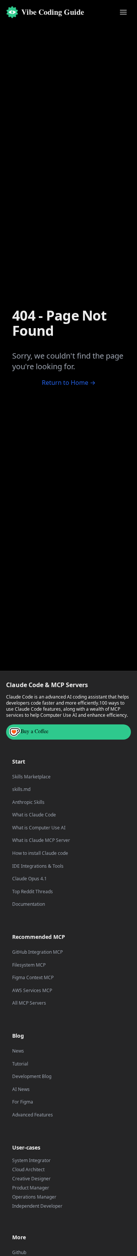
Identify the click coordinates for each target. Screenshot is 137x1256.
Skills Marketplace (31, 777)
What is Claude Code (34, 815)
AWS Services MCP (32, 991)
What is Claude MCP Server (41, 840)
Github (19, 1253)
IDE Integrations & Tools (38, 866)
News (18, 1051)
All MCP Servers (29, 1003)
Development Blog (31, 1076)
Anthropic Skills (28, 802)
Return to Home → (69, 382)
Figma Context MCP (33, 978)
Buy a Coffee (34, 731)
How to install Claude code (40, 853)
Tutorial (20, 1064)
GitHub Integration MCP (37, 952)
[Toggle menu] (123, 12)
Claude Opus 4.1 (29, 879)
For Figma (22, 1102)
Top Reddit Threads (32, 892)
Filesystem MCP (29, 965)
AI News (21, 1089)
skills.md (21, 789)
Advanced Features (32, 1115)
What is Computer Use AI (38, 828)
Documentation (28, 904)
